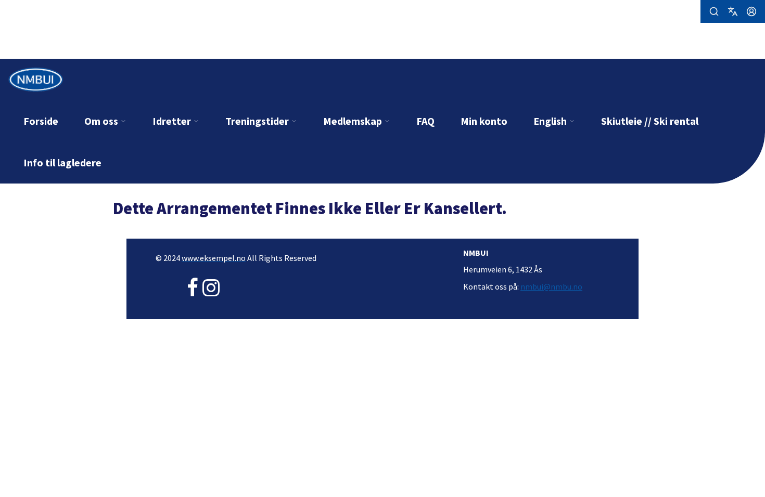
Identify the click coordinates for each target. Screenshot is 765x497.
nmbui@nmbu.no (551, 286)
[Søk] (714, 11)
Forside (40, 120)
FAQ (425, 120)
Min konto (484, 120)
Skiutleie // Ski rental (649, 120)
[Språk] (732, 11)
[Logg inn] (751, 11)
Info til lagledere (62, 162)
